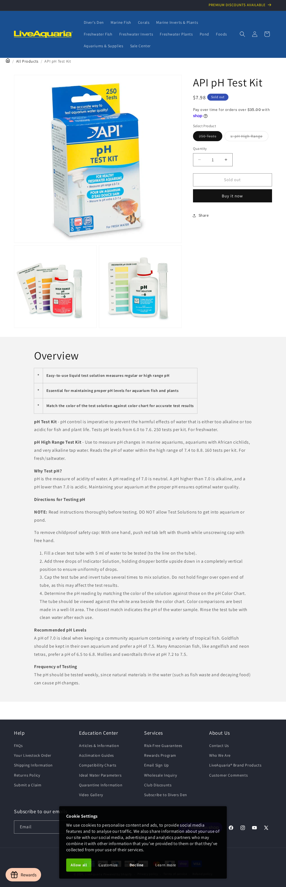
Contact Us (219, 745)
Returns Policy (27, 775)
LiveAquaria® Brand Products (235, 765)
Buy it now (232, 195)
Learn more (165, 864)
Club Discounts (157, 784)
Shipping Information (33, 765)
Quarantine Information (100, 784)
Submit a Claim (27, 784)
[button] (242, 34)
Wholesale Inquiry (160, 775)
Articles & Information (99, 745)
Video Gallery (91, 794)
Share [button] (204, 215)
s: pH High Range (249, 137)
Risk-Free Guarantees (163, 745)
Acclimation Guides (96, 755)
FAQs (18, 745)
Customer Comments (228, 775)
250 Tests (210, 137)
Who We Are (220, 755)
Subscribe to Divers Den (165, 794)
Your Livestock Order (32, 755)
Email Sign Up (156, 765)
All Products (27, 61)
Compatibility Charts (97, 765)
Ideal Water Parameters (100, 775)
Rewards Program (160, 755)
